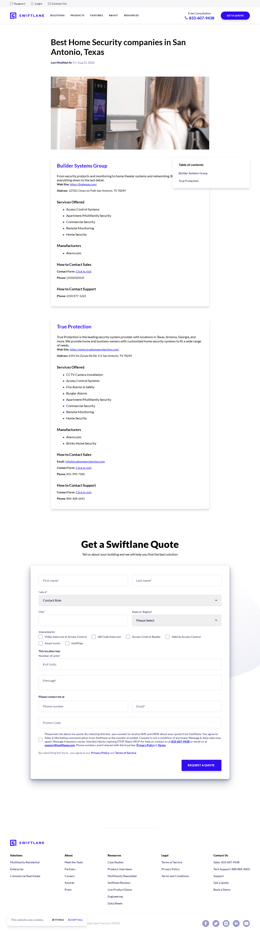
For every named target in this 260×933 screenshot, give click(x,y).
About (113, 15)
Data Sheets (115, 903)
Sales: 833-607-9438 (226, 862)
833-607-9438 (180, 741)
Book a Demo (221, 889)
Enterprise (16, 869)
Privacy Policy (145, 745)
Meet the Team (74, 862)
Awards (69, 882)
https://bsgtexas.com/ (83, 184)
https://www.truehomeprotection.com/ (94, 349)
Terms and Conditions (175, 876)
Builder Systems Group (193, 173)
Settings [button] (58, 920)
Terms (162, 745)
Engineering (115, 896)
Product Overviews (120, 869)
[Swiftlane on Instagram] (226, 923)
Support (19, 3)
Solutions (57, 15)
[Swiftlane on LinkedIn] (236, 923)
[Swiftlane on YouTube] (246, 923)
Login (38, 3)
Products (77, 15)
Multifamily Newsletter (122, 876)
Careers (70, 876)
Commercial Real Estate (25, 876)
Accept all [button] (75, 920)
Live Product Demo (120, 889)
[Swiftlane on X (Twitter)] (215, 923)
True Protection (189, 181)
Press (68, 889)
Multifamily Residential (25, 862)
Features (96, 15)
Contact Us (59, 3)
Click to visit (83, 271)
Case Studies (116, 862)
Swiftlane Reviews (119, 882)
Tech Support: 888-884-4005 (231, 869)
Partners (70, 869)
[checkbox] (130, 640)
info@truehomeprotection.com (85, 461)
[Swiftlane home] (27, 16)
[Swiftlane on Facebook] (205, 923)
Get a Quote (221, 882)
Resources (131, 15)
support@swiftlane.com (60, 745)
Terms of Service (125, 753)
